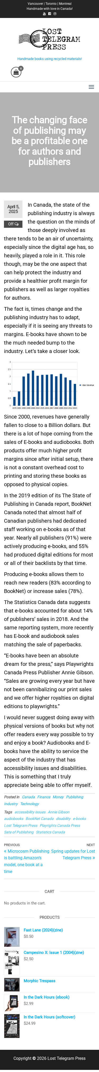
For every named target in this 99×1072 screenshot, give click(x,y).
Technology (29, 804)
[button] (91, 87)
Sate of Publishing (19, 832)
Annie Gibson (58, 812)
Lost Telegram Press (20, 825)
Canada (28, 797)
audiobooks (13, 818)
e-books (79, 818)
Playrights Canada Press (60, 825)
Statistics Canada (50, 832)
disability (63, 818)
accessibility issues (30, 812)
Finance (43, 797)
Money (58, 797)
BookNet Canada (40, 818)
